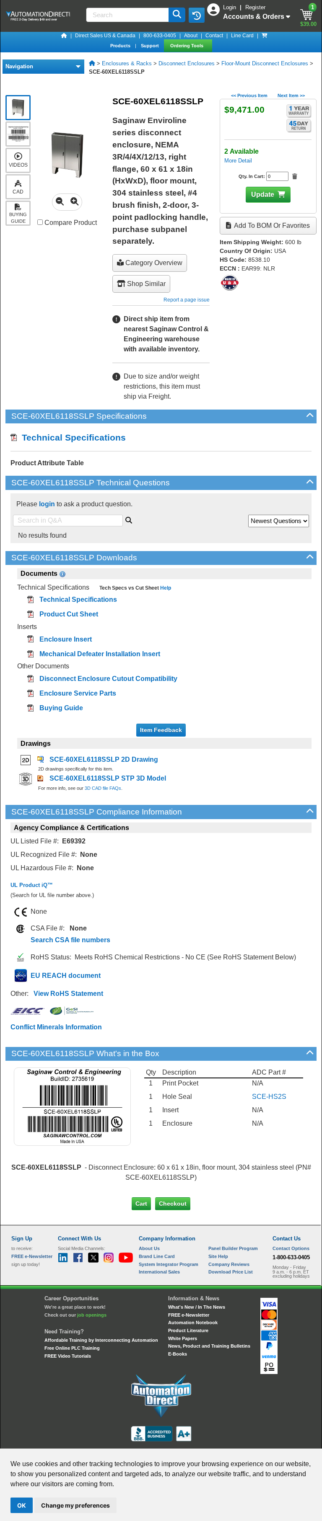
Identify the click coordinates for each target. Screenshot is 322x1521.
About (190, 36)
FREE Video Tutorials (67, 1356)
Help (165, 588)
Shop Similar (145, 283)
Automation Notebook (193, 1322)
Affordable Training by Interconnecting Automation (101, 1340)
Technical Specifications (71, 437)
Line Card (242, 36)
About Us (149, 1248)
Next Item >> (291, 95)
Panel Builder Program (233, 1248)
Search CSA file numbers (70, 940)
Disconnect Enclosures (186, 63)
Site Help (218, 1256)
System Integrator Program (168, 1264)
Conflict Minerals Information (56, 1027)
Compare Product (70, 222)
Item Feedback (161, 730)
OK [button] (21, 1505)
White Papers (182, 1338)
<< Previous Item (249, 95)
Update (262, 194)
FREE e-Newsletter (188, 1314)
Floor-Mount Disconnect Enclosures (264, 63)
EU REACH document (66, 975)
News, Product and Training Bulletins (209, 1345)
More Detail (238, 160)
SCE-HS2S (269, 1096)
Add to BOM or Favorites (271, 225)
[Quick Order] (264, 35)
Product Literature (188, 1330)
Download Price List (230, 1271)
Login (230, 7)
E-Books (177, 1353)
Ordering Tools (187, 45)
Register (255, 7)
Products (121, 45)
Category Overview (153, 262)
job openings (91, 1314)
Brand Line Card (157, 1256)
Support (150, 45)
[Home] (64, 35)
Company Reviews (228, 1264)
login (47, 504)
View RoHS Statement (68, 993)
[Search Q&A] (129, 518)
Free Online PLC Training (72, 1348)
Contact (214, 36)
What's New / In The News (196, 1307)
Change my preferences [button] (75, 1505)
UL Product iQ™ (31, 885)
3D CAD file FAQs (103, 788)
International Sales (159, 1271)
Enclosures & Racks (127, 63)
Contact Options (291, 1248)
